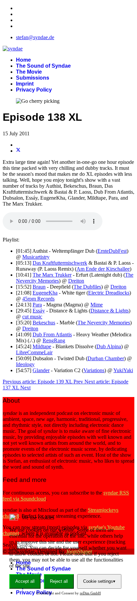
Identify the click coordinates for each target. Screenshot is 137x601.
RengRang (54, 340)
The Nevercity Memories (103, 322)
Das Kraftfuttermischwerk (60, 263)
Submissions (32, 78)
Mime (96, 304)
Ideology (25, 364)
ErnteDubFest (112, 251)
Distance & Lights (109, 310)
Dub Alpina (108, 346)
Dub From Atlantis (52, 334)
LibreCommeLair (34, 352)
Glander (41, 370)
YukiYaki (123, 370)
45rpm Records (38, 298)
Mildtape (42, 346)
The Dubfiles (87, 287)
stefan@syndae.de (35, 37)
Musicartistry (36, 257)
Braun (39, 287)
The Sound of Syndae (43, 66)
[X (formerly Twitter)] (18, 151)
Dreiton (76, 281)
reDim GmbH (90, 593)
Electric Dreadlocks (108, 293)
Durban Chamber (105, 358)
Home (23, 60)
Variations (93, 370)
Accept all (25, 581)
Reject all (59, 581)
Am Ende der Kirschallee (103, 269)
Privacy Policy (34, 90)
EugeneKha (45, 293)
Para (37, 304)
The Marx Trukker (52, 275)
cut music (32, 316)
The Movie (29, 72)
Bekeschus (44, 322)
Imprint (25, 84)
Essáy (39, 310)
